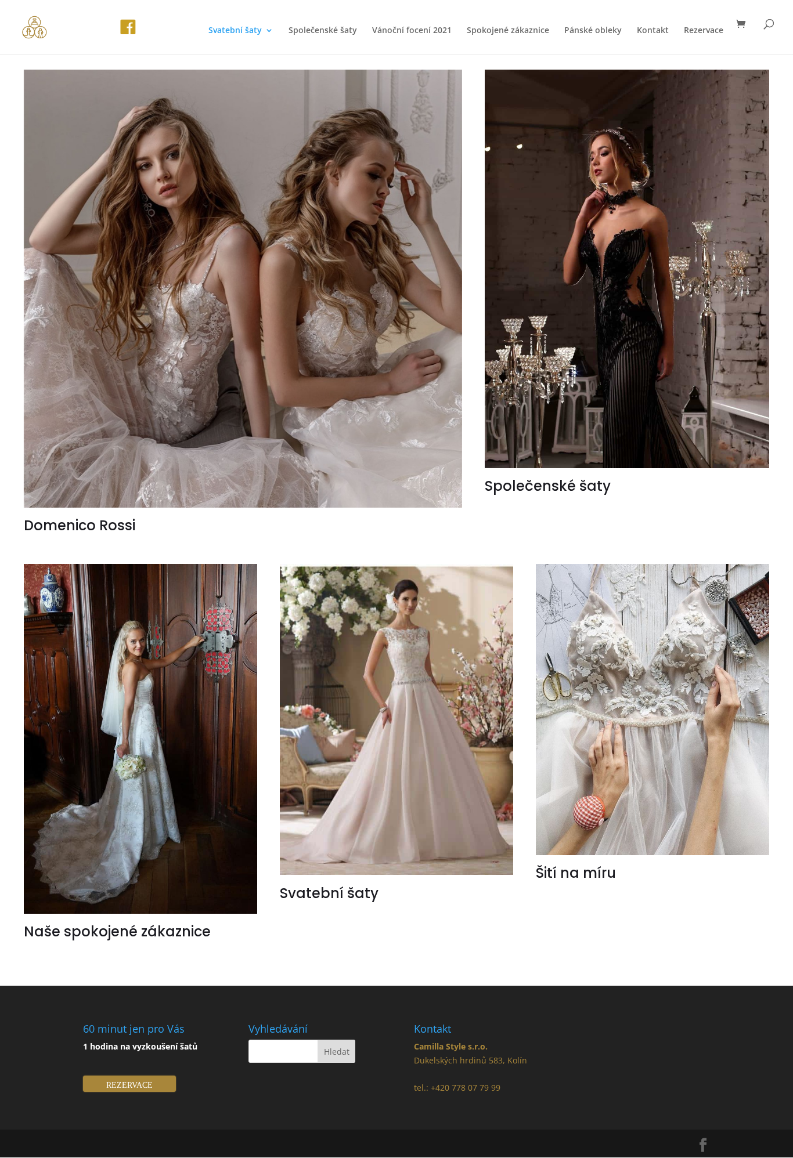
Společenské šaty (323, 30)
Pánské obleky (593, 30)
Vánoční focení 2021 (412, 30)
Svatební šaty (235, 30)
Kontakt (653, 30)
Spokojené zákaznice (508, 30)
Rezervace (703, 30)
